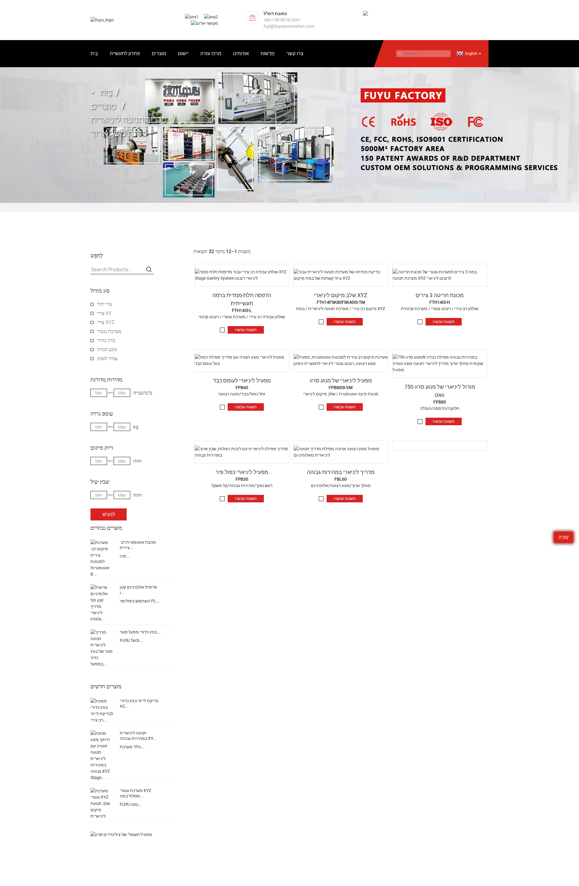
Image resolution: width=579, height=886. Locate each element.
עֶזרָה (563, 537)
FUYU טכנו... (131, 804)
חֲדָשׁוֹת (268, 53)
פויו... (125, 556)
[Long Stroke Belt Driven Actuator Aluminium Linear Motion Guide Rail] (341, 452)
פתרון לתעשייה (125, 53)
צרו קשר (294, 53)
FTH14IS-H (439, 302)
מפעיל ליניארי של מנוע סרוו (341, 380)
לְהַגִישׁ (109, 514)
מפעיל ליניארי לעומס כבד (242, 380)
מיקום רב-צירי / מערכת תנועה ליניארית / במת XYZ (340, 308)
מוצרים (159, 53)
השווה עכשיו (246, 329)
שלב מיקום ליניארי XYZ (340, 295)
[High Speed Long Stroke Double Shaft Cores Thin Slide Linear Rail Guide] (242, 452)
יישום (183, 53)
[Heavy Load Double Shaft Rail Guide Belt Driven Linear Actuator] (242, 360)
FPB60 (242, 387)
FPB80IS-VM (341, 387)
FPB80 (439, 402)
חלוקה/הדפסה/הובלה (439, 408)
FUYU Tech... (131, 640)
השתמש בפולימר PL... (140, 601)
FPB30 (242, 479)
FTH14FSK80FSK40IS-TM (341, 302)
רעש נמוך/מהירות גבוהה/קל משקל (241, 485)
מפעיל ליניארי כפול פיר (242, 472)
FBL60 (340, 479)
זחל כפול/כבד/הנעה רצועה (241, 393)
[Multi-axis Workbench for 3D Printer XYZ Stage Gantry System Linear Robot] (242, 275)
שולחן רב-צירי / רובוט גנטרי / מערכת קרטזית (439, 308)
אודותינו (241, 53)
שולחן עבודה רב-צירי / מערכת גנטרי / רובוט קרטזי (241, 316)
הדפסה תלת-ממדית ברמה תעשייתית (241, 299)
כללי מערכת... (132, 746)
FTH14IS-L (242, 310)
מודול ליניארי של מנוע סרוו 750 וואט (439, 391)
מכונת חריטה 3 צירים (440, 295)
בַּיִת (94, 53)
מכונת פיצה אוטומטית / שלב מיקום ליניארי (340, 393)
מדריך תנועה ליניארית (128, 119)
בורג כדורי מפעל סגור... (140, 632)
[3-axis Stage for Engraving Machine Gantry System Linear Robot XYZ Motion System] (440, 275)
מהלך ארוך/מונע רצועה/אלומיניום (341, 485)
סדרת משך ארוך (118, 132)
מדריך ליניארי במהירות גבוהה (341, 472)
